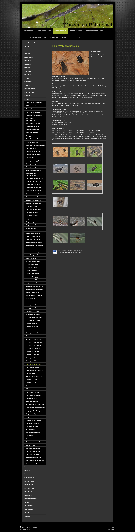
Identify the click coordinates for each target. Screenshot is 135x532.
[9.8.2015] (77, 152)
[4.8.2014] (60, 152)
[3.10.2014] (60, 168)
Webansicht (111, 529)
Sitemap (34, 527)
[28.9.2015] (94, 168)
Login (113, 527)
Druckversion (26, 527)
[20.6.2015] (94, 151)
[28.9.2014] (77, 168)
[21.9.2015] (60, 185)
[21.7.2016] (60, 221)
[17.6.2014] (94, 185)
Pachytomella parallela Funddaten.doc (70, 250)
